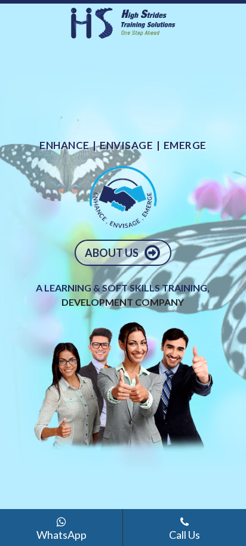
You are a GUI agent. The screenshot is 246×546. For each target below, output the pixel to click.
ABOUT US (112, 252)
